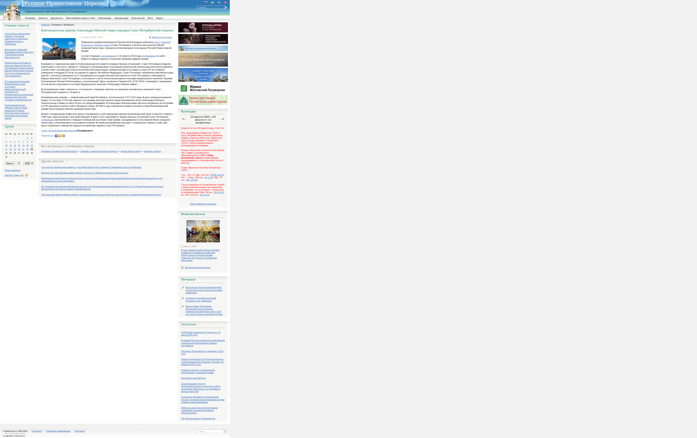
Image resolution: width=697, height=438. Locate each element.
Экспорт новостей (14, 175)
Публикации (104, 18)
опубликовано (148, 56)
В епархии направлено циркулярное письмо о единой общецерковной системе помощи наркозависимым (203, 400)
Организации (121, 18)
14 (23, 145)
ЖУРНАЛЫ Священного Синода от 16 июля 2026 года (201, 333)
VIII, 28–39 (219, 192)
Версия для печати (162, 37)
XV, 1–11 (208, 177)
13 (19, 145)
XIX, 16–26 (191, 180)
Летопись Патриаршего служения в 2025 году (202, 352)
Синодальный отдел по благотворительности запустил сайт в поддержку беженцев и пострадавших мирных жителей (200, 388)
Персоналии (137, 18)
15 (27, 145)
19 (15, 149)
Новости (43, 18)
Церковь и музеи (152, 151)
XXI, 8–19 (204, 195)
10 (6, 145)
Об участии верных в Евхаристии (198, 418)
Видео (159, 18)
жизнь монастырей (130, 151)
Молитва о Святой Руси (193, 378)
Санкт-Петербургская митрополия (59, 130)
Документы (57, 18)
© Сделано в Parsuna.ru (14, 436)
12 (15, 145)
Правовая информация (58, 431)
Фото (150, 18)
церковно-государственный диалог (59, 151)
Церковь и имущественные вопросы (99, 151)
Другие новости (52, 161)
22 (27, 149)
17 (6, 149)
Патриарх (30, 18)
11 (11, 145)
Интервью (188, 279)
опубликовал (47, 120)
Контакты (80, 431)
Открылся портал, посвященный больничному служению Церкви (198, 371)
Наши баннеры (13, 170)
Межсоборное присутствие (80, 18)
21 (23, 149)
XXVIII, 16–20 (217, 175)
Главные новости (17, 25)
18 (10, 149)
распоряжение (108, 56)
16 (32, 145)
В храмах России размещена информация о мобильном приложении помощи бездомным (203, 343)
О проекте (37, 431)
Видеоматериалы (193, 214)
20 (19, 149)
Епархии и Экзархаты (63, 25)
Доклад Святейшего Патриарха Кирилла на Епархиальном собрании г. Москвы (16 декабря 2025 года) (202, 362)
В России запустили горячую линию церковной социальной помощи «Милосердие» (199, 410)
